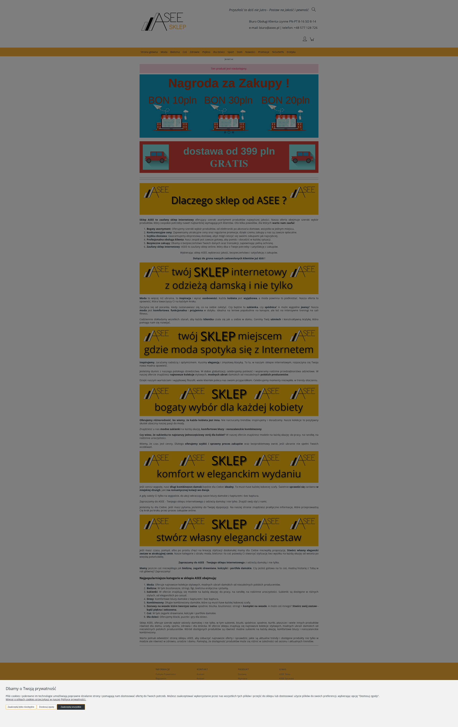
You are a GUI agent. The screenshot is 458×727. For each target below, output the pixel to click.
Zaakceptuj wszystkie (71, 707)
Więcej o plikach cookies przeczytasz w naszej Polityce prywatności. (46, 699)
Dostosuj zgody (46, 707)
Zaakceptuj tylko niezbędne (21, 707)
